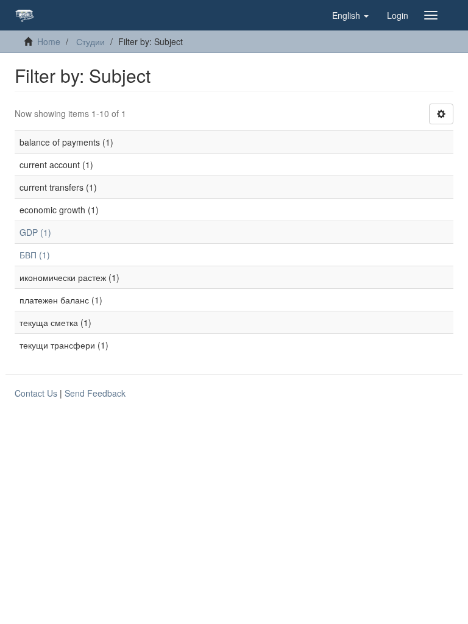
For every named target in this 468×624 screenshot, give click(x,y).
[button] (350, 15)
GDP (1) (35, 232)
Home (48, 41)
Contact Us (36, 393)
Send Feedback (95, 393)
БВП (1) (35, 255)
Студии (90, 41)
